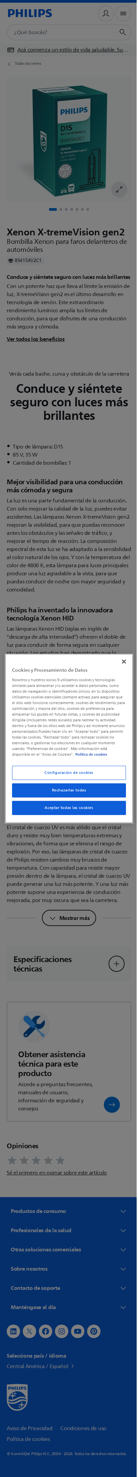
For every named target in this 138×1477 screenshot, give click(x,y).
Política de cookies (98, 754)
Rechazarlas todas (66, 790)
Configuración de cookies (66, 773)
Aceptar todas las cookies (66, 808)
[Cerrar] (120, 661)
